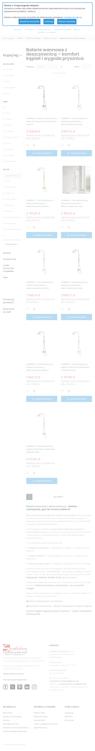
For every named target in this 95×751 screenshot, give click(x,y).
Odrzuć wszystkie (66, 21)
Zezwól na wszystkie (29, 21)
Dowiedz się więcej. (73, 17)
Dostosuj (49, 21)
